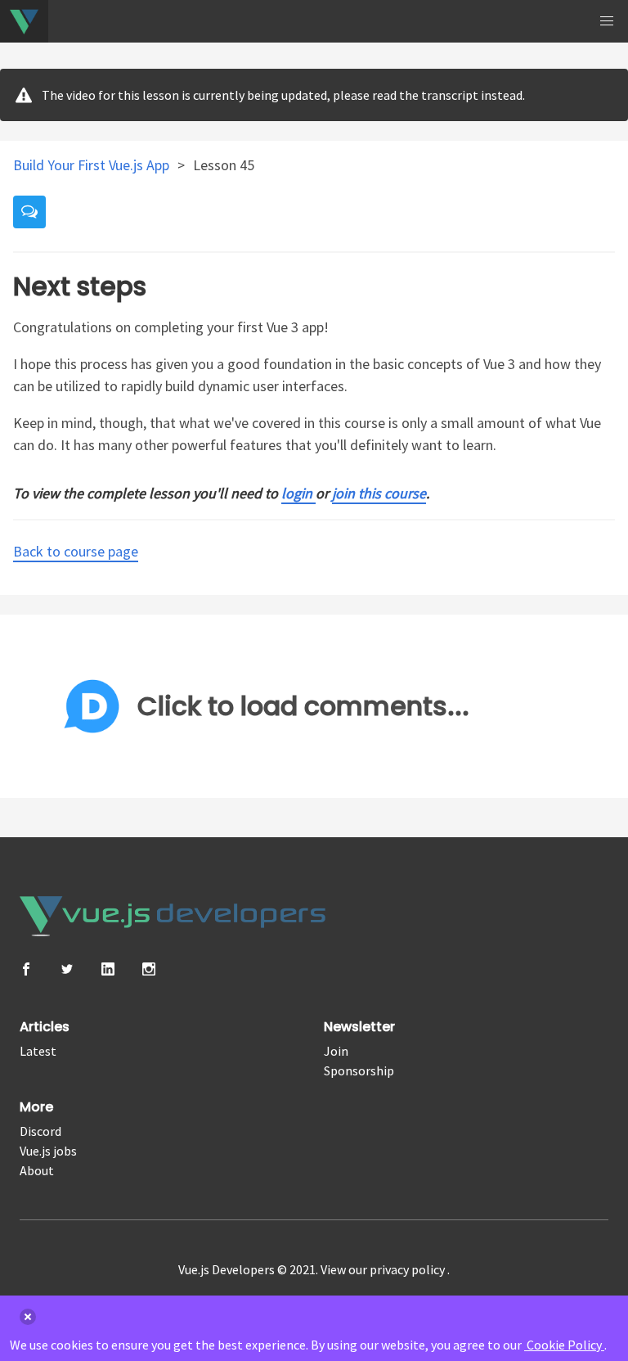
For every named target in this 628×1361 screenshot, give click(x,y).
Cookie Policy (564, 1344)
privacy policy (408, 1269)
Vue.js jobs (48, 1150)
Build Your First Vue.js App (93, 164)
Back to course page (75, 551)
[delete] (28, 1317)
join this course (379, 493)
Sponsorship (359, 1070)
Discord (40, 1131)
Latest (38, 1051)
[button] (606, 21)
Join (336, 1051)
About (37, 1170)
